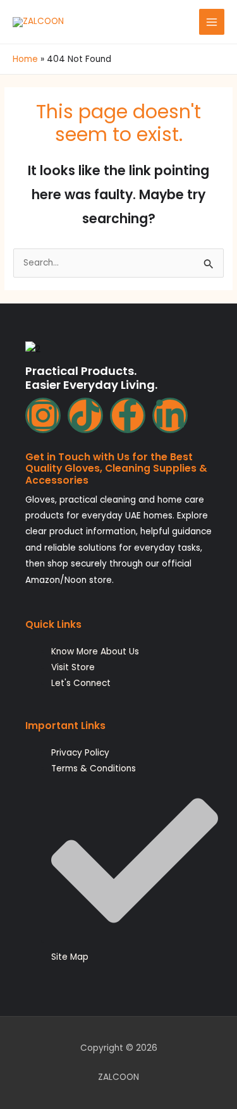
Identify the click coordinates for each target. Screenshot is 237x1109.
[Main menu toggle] (212, 22)
